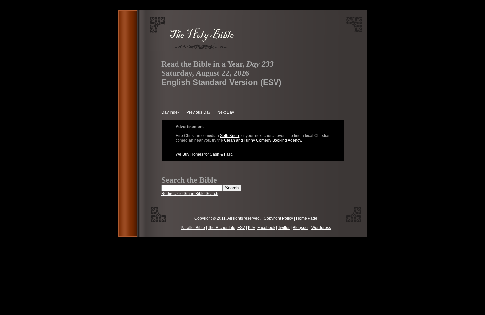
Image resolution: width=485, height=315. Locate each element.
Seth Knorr (229, 135)
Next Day (225, 112)
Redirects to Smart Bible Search (189, 193)
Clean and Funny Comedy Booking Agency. (263, 140)
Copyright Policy (278, 218)
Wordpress (321, 227)
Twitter (284, 227)
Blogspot (300, 227)
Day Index (170, 112)
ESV (241, 227)
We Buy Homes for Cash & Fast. (204, 154)
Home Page (306, 218)
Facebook (266, 227)
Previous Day (198, 112)
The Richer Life (221, 227)
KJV (251, 227)
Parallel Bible (193, 227)
